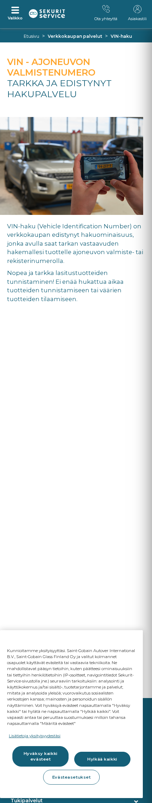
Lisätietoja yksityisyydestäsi (34, 735)
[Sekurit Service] (47, 14)
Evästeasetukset (71, 777)
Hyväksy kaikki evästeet (41, 756)
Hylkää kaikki (102, 759)
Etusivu (31, 36)
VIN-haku (121, 36)
